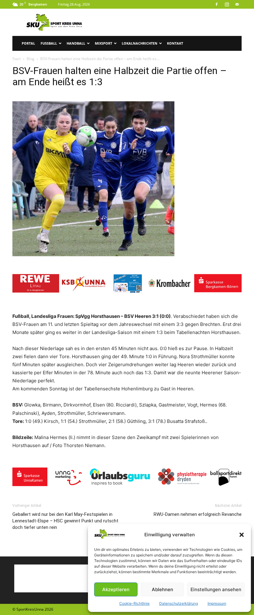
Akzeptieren (115, 589)
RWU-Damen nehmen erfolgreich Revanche (198, 514)
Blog (30, 58)
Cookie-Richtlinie (134, 603)
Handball (76, 43)
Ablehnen (162, 589)
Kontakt (175, 43)
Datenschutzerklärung (178, 603)
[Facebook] (216, 4)
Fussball (49, 43)
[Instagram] (226, 4)
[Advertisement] (168, 22)
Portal (28, 43)
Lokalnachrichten (139, 43)
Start (16, 58)
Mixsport (103, 43)
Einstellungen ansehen (215, 589)
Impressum (217, 603)
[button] (242, 535)
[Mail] (237, 4)
